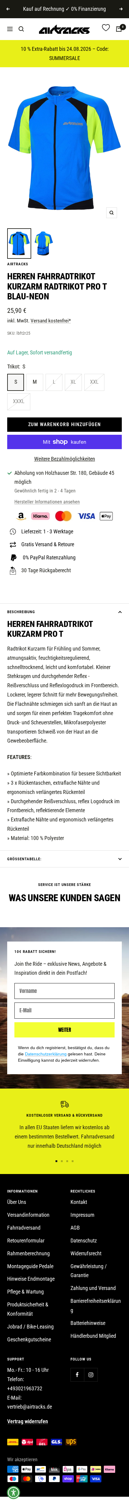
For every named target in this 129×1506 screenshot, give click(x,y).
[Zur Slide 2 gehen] (62, 1161)
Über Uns (16, 1202)
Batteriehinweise (87, 1323)
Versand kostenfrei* (51, 321)
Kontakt (78, 1202)
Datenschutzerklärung (46, 1054)
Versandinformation (28, 1215)
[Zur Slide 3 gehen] (67, 1161)
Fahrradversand (23, 1228)
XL (73, 382)
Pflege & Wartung (25, 1291)
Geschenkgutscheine (29, 1339)
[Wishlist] (106, 29)
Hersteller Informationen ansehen (47, 502)
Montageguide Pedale (30, 1266)
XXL (94, 382)
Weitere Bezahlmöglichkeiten (64, 459)
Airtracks (17, 264)
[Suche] (21, 29)
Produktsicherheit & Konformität (27, 1309)
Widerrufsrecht (85, 1253)
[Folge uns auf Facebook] (77, 1374)
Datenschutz (83, 1240)
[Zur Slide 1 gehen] (56, 1161)
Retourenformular (25, 1240)
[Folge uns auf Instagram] (91, 1374)
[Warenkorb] (119, 29)
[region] (64, 1126)
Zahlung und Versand (93, 1288)
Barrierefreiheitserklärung (95, 1305)
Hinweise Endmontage (31, 1279)
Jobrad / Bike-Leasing (30, 1326)
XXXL (19, 401)
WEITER (64, 1029)
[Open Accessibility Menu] (13, 1492)
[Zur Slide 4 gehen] (73, 1161)
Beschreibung (21, 612)
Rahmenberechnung (28, 1253)
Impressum (82, 1215)
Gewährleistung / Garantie (88, 1271)
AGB (75, 1228)
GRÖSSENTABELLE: (24, 859)
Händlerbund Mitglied (93, 1336)
